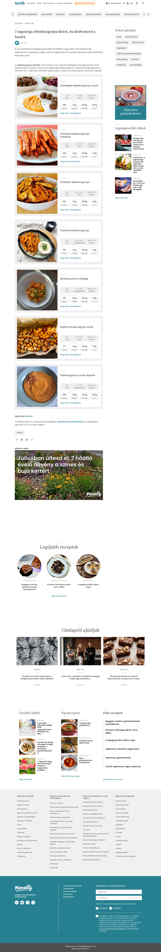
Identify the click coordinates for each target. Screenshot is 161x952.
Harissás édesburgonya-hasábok (75, 135)
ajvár (119, 37)
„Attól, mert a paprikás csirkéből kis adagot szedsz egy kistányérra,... (80, 677)
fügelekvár (121, 48)
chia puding (122, 59)
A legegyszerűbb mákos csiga (88, 585)
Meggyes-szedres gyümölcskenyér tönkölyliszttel (29, 587)
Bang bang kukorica (90, 810)
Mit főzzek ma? (49, 3)
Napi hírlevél (103, 908)
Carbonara (21, 856)
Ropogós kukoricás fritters (93, 806)
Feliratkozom (134, 898)
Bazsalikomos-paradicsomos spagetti (61, 828)
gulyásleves (83, 720)
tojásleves (121, 65)
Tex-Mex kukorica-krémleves (94, 818)
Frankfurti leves (23, 801)
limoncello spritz (131, 14)
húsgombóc (84, 755)
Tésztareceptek (122, 840)
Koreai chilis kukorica (90, 822)
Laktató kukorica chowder (92, 826)
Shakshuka (54, 864)
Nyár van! (136, 155)
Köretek (118, 848)
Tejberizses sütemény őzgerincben (122, 749)
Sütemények (120, 809)
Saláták (118, 844)
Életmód (19, 23)
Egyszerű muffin (23, 805)
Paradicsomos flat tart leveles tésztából (61, 822)
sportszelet (47, 14)
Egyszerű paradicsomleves (27, 813)
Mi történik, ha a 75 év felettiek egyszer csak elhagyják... (139, 185)
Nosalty (23, 43)
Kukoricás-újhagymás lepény (94, 840)
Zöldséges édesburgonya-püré (79, 85)
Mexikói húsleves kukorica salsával (96, 852)
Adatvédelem (68, 889)
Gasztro (37, 670)
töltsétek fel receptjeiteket (70, 421)
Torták (118, 836)
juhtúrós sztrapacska (27, 14)
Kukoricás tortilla (89, 844)
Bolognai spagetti (23, 836)
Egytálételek (120, 829)
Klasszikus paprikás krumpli (60, 848)
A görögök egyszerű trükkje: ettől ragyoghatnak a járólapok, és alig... (44, 728)
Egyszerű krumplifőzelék (26, 817)
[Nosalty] (20, 3)
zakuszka (60, 14)
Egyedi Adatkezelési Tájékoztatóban (112, 929)
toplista (20, 433)
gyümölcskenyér (29, 581)
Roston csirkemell (23, 848)
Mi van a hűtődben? (65, 3)
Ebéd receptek (121, 801)
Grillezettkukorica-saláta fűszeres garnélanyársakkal (95, 835)
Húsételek (119, 825)
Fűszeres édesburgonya (74, 230)
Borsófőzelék (22, 829)
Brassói (19, 844)
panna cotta (137, 42)
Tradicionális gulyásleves (85, 724)
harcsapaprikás (113, 14)
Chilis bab (20, 833)
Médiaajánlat (68, 897)
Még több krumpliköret (70, 161)
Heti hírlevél (117, 908)
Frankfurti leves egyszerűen (86, 742)
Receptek (31, 3)
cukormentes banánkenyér (129, 53)
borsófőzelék (136, 65)
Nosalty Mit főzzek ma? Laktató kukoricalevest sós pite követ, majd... (124, 677)
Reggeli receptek (122, 852)
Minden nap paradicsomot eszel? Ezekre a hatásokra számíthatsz (138, 143)
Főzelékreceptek (122, 821)
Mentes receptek (122, 813)
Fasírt (19, 825)
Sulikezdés (137, 136)
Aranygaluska (22, 809)
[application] (59, 475)
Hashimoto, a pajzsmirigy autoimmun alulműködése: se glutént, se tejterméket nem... (139, 164)
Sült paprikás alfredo (57, 856)
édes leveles (88, 581)
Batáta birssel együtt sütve (76, 327)
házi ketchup (122, 42)
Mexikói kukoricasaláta (91, 860)
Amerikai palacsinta (24, 852)
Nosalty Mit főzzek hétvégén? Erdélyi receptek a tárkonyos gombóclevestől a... (45, 747)
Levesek (119, 833)
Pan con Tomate (56, 803)
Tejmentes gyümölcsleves (118, 757)
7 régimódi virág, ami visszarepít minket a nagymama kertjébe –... (44, 766)
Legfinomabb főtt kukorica (93, 802)
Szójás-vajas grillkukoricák (92, 814)
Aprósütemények (122, 805)
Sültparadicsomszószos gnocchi (62, 834)
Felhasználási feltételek (72, 886)
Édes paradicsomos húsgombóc (85, 760)
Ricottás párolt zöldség (74, 278)
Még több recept (58, 596)
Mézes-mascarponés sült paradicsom (59, 812)
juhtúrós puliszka (93, 14)
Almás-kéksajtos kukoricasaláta (95, 856)
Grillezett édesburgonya (75, 182)
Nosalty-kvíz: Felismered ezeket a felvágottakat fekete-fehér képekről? (37, 677)
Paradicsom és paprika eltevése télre (64, 807)
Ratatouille (54, 868)
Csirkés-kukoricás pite (91, 848)
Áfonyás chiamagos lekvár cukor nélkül (59, 585)
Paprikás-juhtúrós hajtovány (60, 860)
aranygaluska (75, 14)
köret (27, 416)
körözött (135, 59)
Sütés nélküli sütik (122, 817)
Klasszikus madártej (24, 821)
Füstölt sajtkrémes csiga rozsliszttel (123, 766)
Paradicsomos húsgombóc (27, 840)
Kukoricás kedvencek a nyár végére (95, 797)
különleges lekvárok (59, 581)
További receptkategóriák (125, 856)
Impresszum (68, 894)
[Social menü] (128, 3)
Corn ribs (86, 830)
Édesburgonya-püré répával (77, 375)
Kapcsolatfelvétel (70, 891)
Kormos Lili (80, 685)
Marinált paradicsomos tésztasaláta (63, 838)
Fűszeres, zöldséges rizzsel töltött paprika (62, 843)
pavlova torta (131, 37)
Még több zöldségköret (70, 113)
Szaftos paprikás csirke (58, 852)
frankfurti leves (85, 738)
